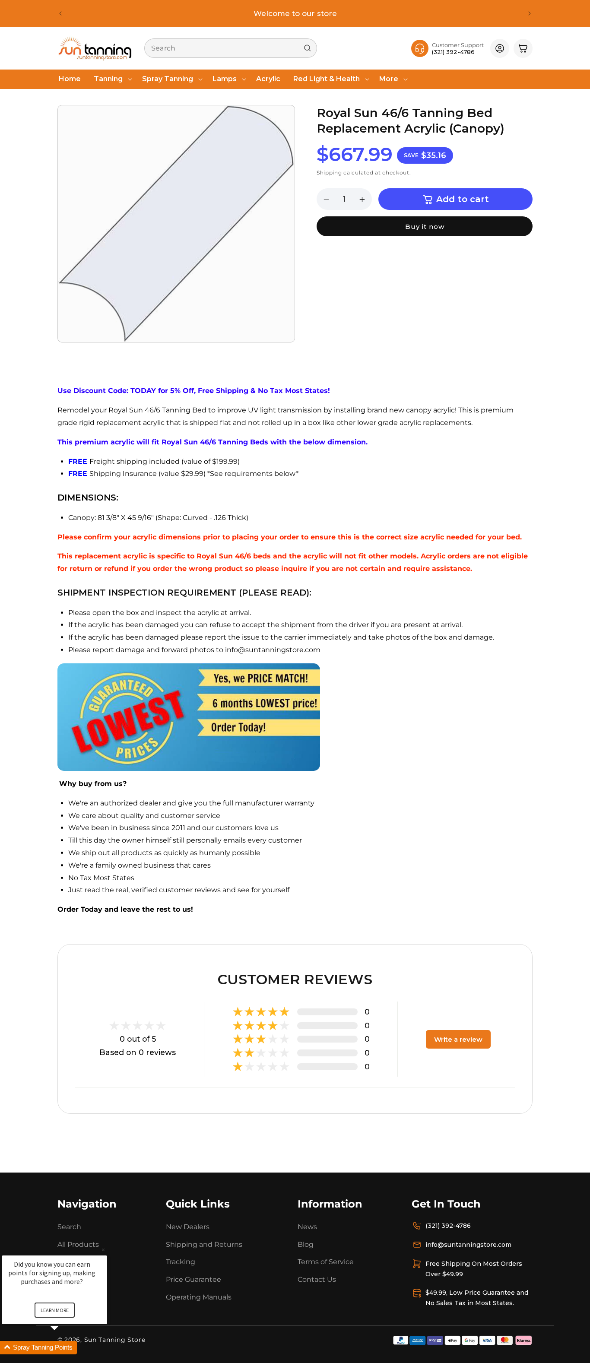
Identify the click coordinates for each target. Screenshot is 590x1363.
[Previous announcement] (60, 13)
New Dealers (187, 1226)
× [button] (103, 1250)
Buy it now (424, 227)
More (388, 79)
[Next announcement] (529, 13)
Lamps (225, 79)
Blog (306, 1244)
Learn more (55, 1310)
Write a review (458, 1039)
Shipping (329, 173)
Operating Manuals (199, 1297)
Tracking (180, 1262)
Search (69, 1226)
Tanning (108, 79)
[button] (111, 79)
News (307, 1226)
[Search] (307, 47)
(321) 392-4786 (448, 1225)
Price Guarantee (193, 1279)
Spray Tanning (167, 79)
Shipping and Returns (204, 1244)
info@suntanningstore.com (468, 1244)
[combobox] (230, 48)
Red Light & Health (326, 79)
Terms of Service (326, 1262)
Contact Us (317, 1279)
